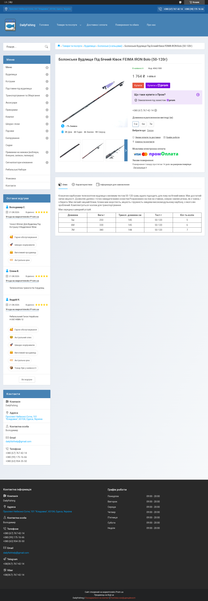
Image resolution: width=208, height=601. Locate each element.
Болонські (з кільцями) (110, 46)
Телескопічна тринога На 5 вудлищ (27, 288)
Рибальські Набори (16, 169)
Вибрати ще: (143, 130)
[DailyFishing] (10, 25)
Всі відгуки (27, 379)
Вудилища (90, 46)
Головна (44, 25)
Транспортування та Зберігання (23, 95)
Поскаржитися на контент (97, 598)
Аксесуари (11, 102)
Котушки (10, 81)
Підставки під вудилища (19, 88)
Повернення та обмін (127, 25)
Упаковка (11, 178)
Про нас (151, 25)
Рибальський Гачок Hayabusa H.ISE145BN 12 (24, 318)
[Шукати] (46, 47)
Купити (138, 85)
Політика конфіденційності (122, 598)
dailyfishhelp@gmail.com (18, 441)
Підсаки (10, 131)
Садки (9, 145)
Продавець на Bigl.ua (104, 595)
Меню (9, 67)
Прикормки (12, 110)
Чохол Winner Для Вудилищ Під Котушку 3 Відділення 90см (25, 225)
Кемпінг (10, 116)
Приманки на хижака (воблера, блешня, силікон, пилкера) (22, 154)
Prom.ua (119, 592)
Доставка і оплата (97, 25)
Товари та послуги (67, 25)
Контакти (11, 185)
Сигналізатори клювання (19, 162)
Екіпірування (12, 138)
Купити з (152, 85)
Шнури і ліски (13, 124)
